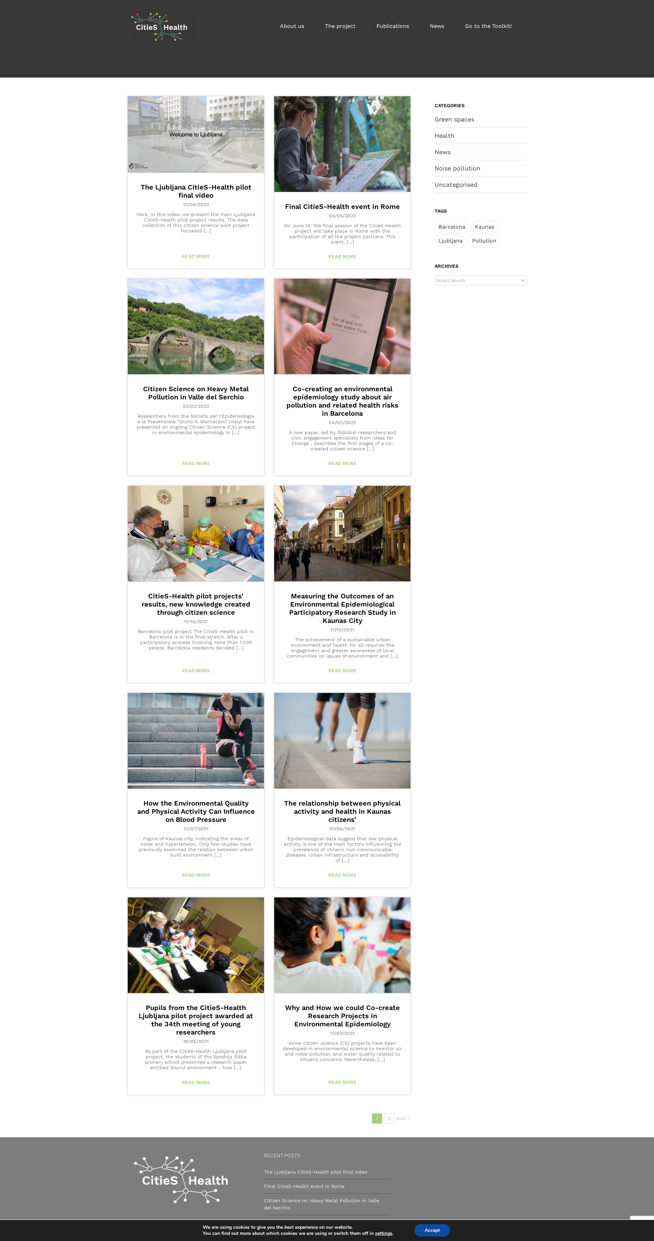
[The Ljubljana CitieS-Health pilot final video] (196, 134)
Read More (196, 256)
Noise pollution (457, 168)
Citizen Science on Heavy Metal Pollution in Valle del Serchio (196, 393)
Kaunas (485, 227)
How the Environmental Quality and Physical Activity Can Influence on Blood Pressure (196, 811)
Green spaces (454, 119)
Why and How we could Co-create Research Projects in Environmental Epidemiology (342, 1016)
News (443, 151)
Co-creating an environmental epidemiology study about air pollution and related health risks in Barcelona (342, 401)
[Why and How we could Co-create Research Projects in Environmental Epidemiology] (342, 945)
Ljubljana (450, 240)
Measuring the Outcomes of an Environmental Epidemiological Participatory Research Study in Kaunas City (342, 608)
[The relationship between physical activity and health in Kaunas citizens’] (342, 741)
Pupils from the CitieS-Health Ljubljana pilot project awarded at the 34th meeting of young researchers (196, 1020)
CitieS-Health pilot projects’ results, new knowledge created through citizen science (196, 604)
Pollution (484, 240)
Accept (432, 1230)
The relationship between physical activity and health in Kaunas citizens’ (342, 811)
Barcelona (451, 227)
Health (444, 135)
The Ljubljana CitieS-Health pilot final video (196, 191)
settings (383, 1233)
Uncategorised (456, 184)
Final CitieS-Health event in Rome (342, 206)
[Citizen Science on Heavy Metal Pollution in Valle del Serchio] (196, 326)
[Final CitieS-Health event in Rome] (342, 144)
